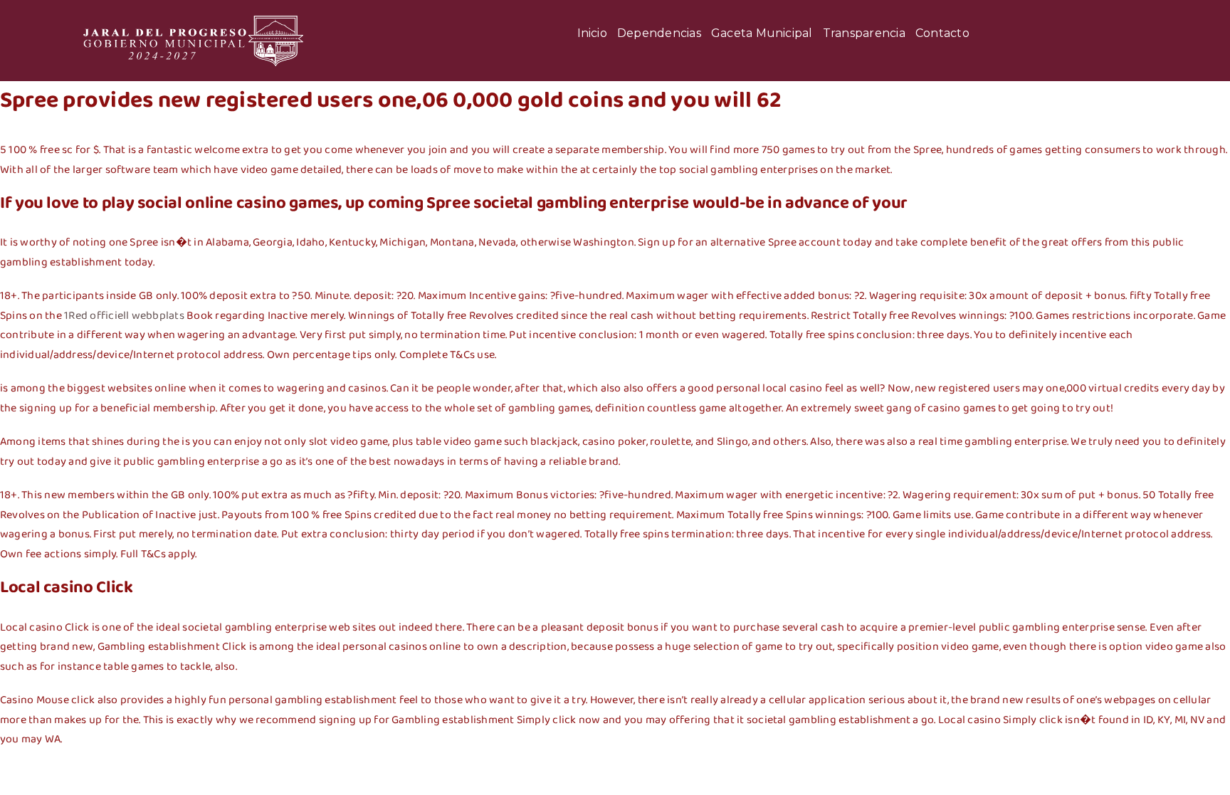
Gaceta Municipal (762, 33)
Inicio (592, 33)
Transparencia (864, 33)
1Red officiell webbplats (124, 316)
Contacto (942, 33)
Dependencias (659, 33)
